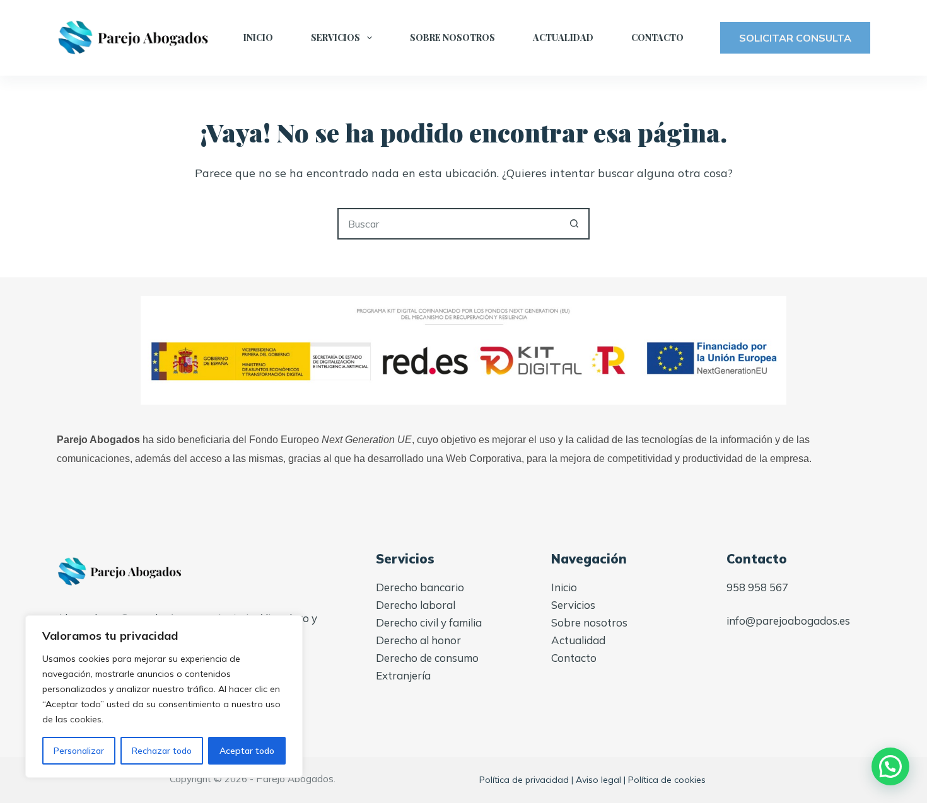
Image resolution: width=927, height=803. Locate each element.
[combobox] (449, 224)
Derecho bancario (420, 587)
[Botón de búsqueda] (573, 223)
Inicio (258, 37)
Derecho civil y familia (429, 622)
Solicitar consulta (795, 38)
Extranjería (403, 675)
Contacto (657, 37)
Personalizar (79, 750)
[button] (890, 766)
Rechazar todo (162, 750)
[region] (164, 696)
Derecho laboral (415, 604)
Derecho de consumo (427, 657)
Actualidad (563, 37)
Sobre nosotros (452, 37)
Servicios (335, 37)
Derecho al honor (418, 640)
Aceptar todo (246, 750)
